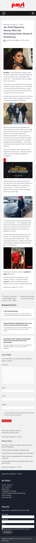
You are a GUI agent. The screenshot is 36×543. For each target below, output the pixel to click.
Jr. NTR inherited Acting (10, 311)
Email (4, 396)
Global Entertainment (9, 22)
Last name (5, 519)
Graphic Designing (7, 485)
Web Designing (6, 487)
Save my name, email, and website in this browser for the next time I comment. (19, 414)
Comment (5, 365)
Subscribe (7, 532)
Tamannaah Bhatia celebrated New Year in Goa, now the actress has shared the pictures (17, 324)
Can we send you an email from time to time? (16, 529)
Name (4, 388)
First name (5, 514)
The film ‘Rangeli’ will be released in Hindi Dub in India (15, 450)
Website (4, 404)
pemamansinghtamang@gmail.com (14, 40)
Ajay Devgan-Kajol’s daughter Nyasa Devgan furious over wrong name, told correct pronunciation (17, 340)
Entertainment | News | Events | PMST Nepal (17, 540)
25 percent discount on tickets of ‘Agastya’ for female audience (18, 453)
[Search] (33, 13)
